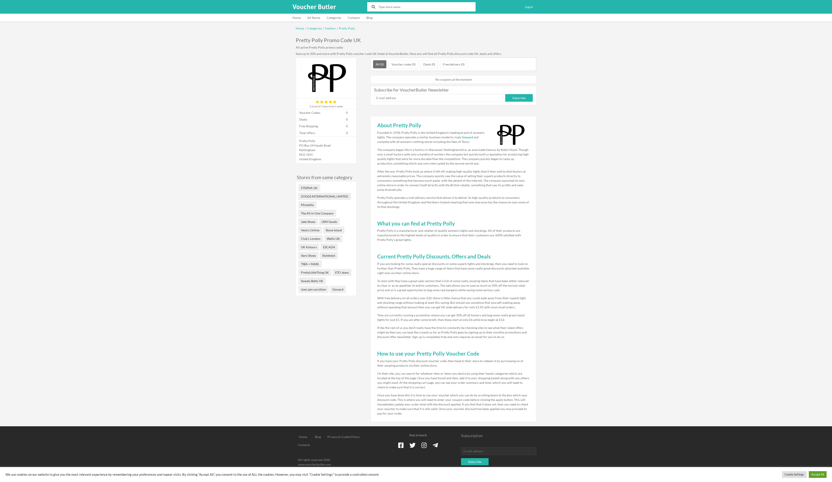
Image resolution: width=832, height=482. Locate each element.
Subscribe (519, 98)
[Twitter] (413, 445)
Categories (334, 18)
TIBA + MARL (310, 264)
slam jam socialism (313, 289)
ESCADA (329, 247)
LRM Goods (329, 222)
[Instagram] (424, 445)
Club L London (310, 238)
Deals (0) (429, 64)
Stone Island (334, 230)
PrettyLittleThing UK (315, 272)
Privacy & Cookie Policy (343, 437)
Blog (369, 18)
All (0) (380, 64)
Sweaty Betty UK (312, 281)
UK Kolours (309, 247)
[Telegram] (435, 445)
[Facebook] (401, 445)
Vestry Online (310, 230)
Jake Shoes (308, 222)
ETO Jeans (342, 272)
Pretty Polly (347, 28)
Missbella (307, 205)
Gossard (337, 289)
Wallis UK (333, 238)
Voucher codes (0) (404, 64)
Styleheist (328, 255)
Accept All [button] (817, 474)
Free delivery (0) (454, 64)
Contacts (354, 18)
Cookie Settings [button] (794, 474)
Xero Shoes (308, 255)
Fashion (330, 28)
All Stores (313, 18)
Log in (529, 7)
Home (296, 18)
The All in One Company (317, 213)
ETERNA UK (309, 188)
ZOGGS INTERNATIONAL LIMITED (324, 196)
